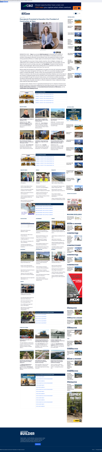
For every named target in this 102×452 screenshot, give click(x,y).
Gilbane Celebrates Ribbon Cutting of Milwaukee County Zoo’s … (27, 294)
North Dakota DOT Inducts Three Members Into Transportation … (42, 247)
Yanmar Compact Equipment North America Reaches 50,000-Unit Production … (27, 197)
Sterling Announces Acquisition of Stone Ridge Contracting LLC (58, 269)
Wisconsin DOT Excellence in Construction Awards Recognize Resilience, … (42, 231)
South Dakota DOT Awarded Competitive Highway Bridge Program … (41, 240)
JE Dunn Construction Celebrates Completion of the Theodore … (27, 190)
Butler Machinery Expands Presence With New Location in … (27, 270)
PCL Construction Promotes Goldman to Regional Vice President (43, 190)
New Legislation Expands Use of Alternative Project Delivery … (42, 244)
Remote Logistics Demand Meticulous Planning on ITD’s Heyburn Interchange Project (70, 365)
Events (22, 281)
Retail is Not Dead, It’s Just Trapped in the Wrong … (70, 218)
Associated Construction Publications (10, 449)
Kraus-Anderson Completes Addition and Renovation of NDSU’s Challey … (42, 271)
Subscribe (38, 444)
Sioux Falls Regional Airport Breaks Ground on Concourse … (42, 275)
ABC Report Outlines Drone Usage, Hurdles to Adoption (70, 179)
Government (39, 218)
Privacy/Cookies (99, 449)
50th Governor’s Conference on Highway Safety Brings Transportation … (27, 308)
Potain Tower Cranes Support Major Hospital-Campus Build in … (58, 182)
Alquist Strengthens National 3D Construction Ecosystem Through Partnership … (58, 243)
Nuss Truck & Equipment (41, 314)
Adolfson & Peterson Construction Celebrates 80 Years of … (58, 262)
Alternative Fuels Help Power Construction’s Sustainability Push (71, 76)
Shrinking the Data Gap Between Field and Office (69, 126)
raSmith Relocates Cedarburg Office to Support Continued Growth (58, 273)
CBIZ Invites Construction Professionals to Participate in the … (58, 240)
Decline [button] (1, 1)
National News (71, 17)
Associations (24, 218)
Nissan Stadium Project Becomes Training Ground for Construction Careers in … (70, 312)
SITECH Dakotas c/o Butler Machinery (44, 378)
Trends (53, 218)
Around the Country (72, 193)
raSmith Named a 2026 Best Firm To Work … (58, 236)
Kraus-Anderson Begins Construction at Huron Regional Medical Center (42, 279)
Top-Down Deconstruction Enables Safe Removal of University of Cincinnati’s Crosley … (70, 239)
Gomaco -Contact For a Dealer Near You (44, 94)
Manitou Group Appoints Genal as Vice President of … (27, 193)
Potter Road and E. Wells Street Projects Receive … (26, 235)
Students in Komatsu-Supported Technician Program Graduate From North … (58, 231)
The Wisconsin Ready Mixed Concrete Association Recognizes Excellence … (27, 245)
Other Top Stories (24, 327)
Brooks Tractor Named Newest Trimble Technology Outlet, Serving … (27, 266)
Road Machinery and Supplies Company (44, 206)
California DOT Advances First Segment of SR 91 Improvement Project (70, 228)
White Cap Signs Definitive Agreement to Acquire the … (57, 266)
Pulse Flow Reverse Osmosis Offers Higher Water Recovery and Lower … (70, 343)
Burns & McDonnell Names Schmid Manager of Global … (42, 196)
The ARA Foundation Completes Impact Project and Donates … (58, 247)
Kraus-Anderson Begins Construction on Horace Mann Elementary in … (57, 195)
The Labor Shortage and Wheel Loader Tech (70, 171)
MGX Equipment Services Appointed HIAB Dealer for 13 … (27, 278)
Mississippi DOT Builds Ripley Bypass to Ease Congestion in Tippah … (70, 260)
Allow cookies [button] (5, 1)
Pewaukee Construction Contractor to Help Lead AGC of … (27, 238)
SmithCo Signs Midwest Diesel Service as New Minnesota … (26, 187)
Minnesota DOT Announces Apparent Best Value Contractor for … (58, 190)
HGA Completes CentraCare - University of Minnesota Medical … (42, 267)
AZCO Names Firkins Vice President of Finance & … (27, 182)
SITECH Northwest (40, 376)
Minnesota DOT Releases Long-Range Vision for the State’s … (42, 236)
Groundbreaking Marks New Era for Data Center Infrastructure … (27, 298)
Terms (93, 449)
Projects (53, 170)
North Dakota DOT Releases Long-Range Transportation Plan (58, 187)
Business (53, 249)
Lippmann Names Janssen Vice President (42, 182)
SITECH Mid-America (40, 381)
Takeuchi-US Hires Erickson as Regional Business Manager (42, 193)
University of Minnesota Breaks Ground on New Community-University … (42, 262)
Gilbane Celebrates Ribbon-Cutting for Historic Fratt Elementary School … (58, 199)
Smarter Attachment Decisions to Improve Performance (70, 42)
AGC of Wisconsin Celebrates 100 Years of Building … (27, 242)
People (37, 170)
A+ (77, 13)
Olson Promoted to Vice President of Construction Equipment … (27, 201)
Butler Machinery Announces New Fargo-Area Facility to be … (27, 262)
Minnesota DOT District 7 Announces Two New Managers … (42, 187)
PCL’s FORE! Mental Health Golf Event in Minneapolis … (26, 305)
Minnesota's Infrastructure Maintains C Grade (26, 231)
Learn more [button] (30, 0)
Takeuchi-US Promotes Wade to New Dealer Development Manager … (27, 274)
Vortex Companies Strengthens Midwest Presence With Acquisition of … (58, 276)
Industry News (23, 106)
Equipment (23, 249)
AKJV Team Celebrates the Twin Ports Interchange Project (27, 301)
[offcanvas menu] (79, 13)
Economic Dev (39, 249)
